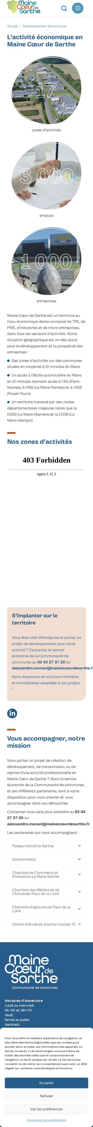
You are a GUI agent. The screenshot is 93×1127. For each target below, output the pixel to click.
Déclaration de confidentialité (46, 1120)
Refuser (46, 1096)
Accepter (46, 1083)
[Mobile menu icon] (77, 8)
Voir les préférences (46, 1109)
